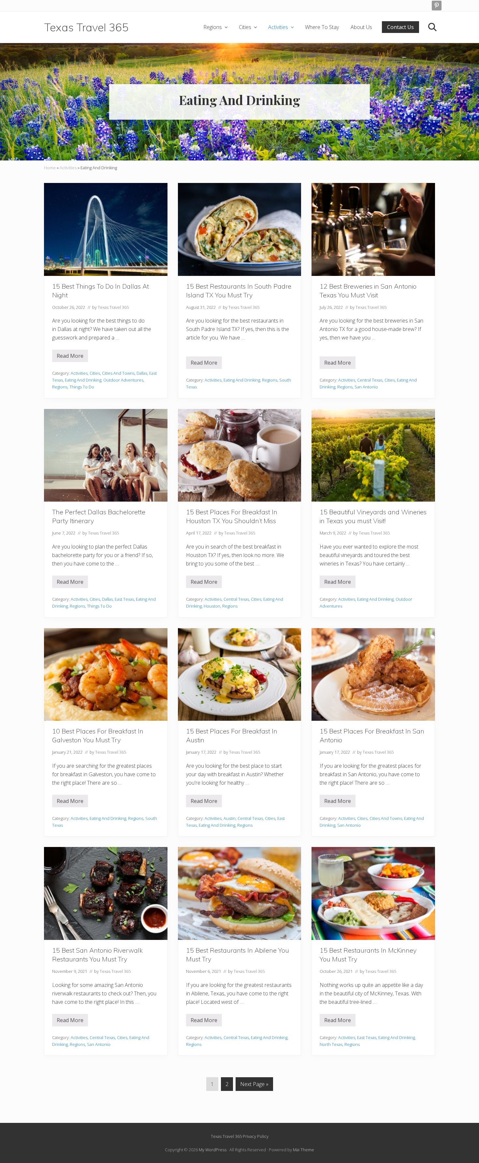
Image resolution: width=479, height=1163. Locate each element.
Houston (212, 606)
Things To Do (81, 387)
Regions (59, 387)
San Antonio (366, 387)
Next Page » (254, 1085)
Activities (68, 168)
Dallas (142, 373)
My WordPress (212, 1150)
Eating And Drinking (83, 380)
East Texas (124, 599)
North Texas (331, 1044)
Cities (95, 373)
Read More (72, 357)
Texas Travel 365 (86, 27)
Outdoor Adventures (123, 380)
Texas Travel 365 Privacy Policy (240, 1136)
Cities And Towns (118, 373)
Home (50, 168)
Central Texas (370, 380)
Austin (230, 818)
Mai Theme (303, 1150)
